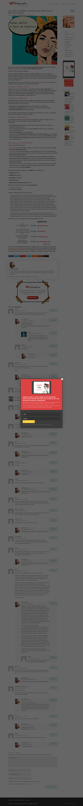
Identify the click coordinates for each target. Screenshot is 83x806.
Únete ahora (28, 421)
